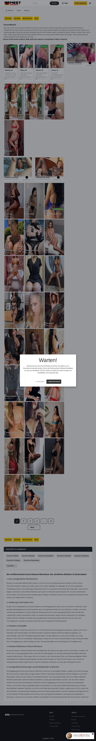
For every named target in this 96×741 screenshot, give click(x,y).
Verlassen (40, 381)
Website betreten (54, 381)
